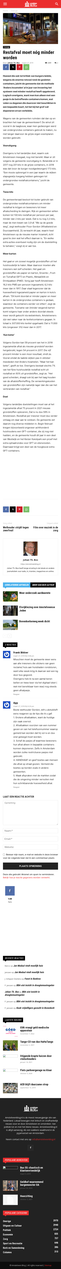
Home (5, 10)
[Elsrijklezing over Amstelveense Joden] (10, 611)
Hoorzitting (26, 1196)
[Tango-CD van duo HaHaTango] (10, 1045)
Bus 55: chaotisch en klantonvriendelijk (31, 1169)
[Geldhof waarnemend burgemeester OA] (10, 1185)
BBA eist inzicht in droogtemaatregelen (35, 985)
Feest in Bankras (32, 978)
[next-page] (9, 636)
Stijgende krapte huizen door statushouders (36, 1057)
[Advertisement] (30, 475)
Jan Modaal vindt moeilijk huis (28, 965)
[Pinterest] (20, 67)
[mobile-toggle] (5, 4)
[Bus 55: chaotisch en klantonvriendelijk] (10, 1171)
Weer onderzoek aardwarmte (34, 592)
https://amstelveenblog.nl (30, 564)
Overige (14, 10)
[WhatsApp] (26, 67)
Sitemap (48, 1265)
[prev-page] (5, 636)
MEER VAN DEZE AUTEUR (43, 585)
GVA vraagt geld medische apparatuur (34, 1029)
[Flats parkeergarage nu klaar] (10, 1074)
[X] (13, 67)
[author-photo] (30, 555)
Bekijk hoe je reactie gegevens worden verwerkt (26, 877)
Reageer (16, 694)
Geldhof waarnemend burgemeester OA (31, 1183)
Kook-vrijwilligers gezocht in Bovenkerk (35, 1008)
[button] (57, 4)
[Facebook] (6, 67)
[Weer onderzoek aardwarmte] (10, 596)
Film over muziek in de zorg (45, 529)
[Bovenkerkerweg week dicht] (10, 625)
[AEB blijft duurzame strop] (10, 1088)
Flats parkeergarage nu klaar (36, 1070)
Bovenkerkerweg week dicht (34, 621)
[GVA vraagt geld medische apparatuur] (10, 1031)
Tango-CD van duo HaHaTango (36, 1041)
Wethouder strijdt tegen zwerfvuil (16, 529)
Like (10, 887)
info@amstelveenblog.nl (43, 1139)
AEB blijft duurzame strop (34, 1084)
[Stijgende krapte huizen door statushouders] (10, 1060)
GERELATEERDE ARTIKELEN (17, 585)
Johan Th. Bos (14, 63)
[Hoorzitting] (10, 1200)
